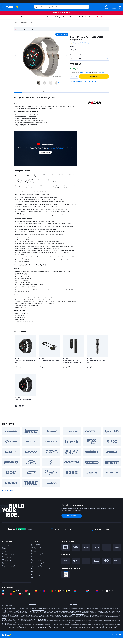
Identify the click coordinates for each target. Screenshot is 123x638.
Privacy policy (6, 560)
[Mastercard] (66, 547)
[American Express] (86, 547)
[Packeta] (117, 561)
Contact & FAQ (35, 545)
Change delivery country (38, 610)
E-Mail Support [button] (92, 81)
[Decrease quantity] (72, 76)
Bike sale (56, 12)
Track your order (36, 560)
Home (15, 22)
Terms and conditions (8, 554)
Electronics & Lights (28, 22)
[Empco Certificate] (66, 574)
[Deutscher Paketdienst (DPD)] (76, 561)
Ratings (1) (40, 91)
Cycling (20, 22)
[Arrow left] (16, 346)
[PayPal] (96, 547)
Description (18, 91)
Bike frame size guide (37, 563)
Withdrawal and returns (38, 548)
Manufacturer (52, 91)
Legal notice (6, 545)
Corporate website (8, 548)
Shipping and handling (38, 554)
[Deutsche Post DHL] (66, 561)
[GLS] (96, 561)
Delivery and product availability (41, 569)
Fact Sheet (29, 91)
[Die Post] (86, 561)
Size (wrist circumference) (77, 54)
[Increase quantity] (76, 76)
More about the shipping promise (112, 620)
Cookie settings (7, 563)
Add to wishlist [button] (77, 81)
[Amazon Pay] (106, 547)
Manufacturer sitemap (38, 566)
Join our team (6, 551)
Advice (33, 578)
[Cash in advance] (117, 547)
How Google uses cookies (55, 148)
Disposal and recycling (9, 566)
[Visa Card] (76, 547)
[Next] (66, 55)
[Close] (107, 28)
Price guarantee (36, 572)
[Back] (16, 55)
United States (100, 72)
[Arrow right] (34, 346)
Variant (72, 46)
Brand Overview (8, 490)
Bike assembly (35, 575)
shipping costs (32, 604)
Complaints (34, 551)
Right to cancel (6, 557)
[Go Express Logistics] (106, 561)
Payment (33, 557)
